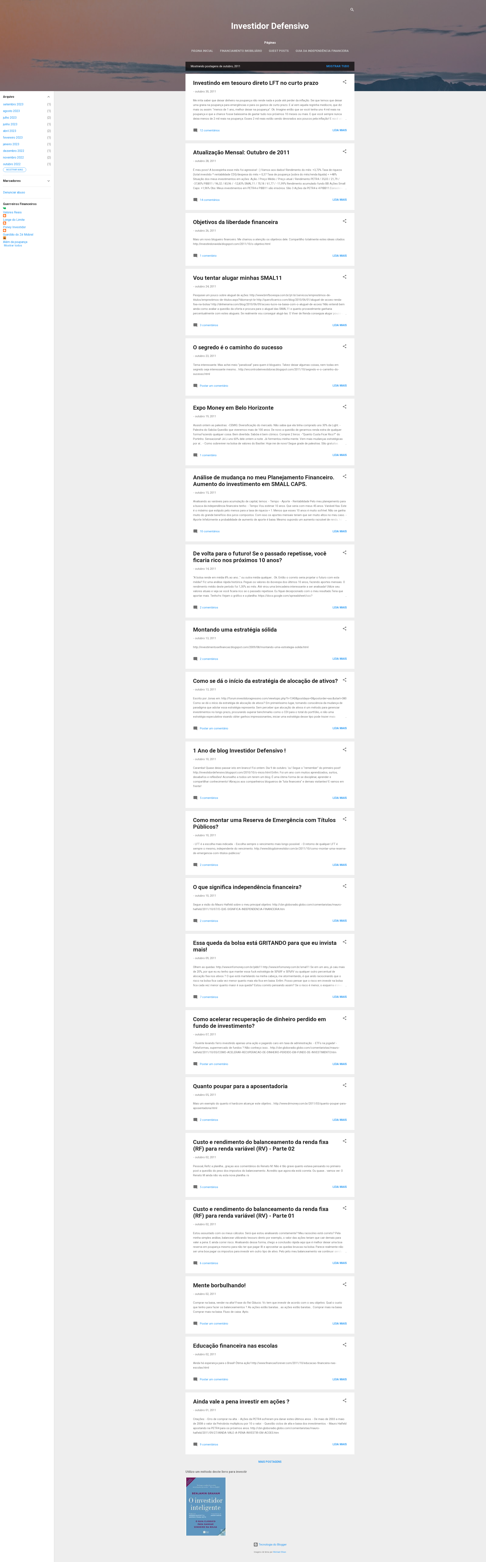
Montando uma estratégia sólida (235, 629)
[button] (344, 82)
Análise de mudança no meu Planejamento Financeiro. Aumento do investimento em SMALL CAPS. (263, 480)
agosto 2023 (11, 111)
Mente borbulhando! (219, 1285)
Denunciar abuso (14, 192)
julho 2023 (10, 117)
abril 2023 (9, 131)
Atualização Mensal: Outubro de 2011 (241, 152)
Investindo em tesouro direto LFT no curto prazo (255, 83)
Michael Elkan (279, 1552)
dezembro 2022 (13, 151)
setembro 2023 (13, 104)
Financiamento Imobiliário (241, 51)
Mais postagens (270, 1461)
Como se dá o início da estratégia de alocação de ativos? (265, 681)
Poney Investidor (14, 227)
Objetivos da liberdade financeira (235, 222)
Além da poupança (15, 242)
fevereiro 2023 (13, 137)
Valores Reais (12, 212)
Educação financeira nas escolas (235, 1345)
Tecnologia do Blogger (272, 1544)
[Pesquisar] (352, 10)
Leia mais (340, 130)
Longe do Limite (14, 220)
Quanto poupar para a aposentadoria (240, 1086)
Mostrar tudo (337, 66)
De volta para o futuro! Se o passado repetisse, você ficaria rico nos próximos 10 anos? (259, 556)
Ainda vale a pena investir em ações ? (241, 1401)
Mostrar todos (13, 245)
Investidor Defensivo (270, 26)
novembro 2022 (13, 157)
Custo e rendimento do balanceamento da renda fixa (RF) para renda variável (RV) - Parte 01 (260, 1212)
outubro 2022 (12, 164)
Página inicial (202, 51)
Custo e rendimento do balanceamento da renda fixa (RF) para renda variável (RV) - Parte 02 (260, 1145)
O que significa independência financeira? (247, 887)
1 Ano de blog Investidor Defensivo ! (239, 750)
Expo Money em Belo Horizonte (233, 407)
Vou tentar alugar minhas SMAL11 (237, 278)
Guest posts (279, 51)
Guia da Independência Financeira (322, 51)
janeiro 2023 (11, 144)
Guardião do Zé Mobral (18, 234)
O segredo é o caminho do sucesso (237, 347)
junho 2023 (10, 124)
